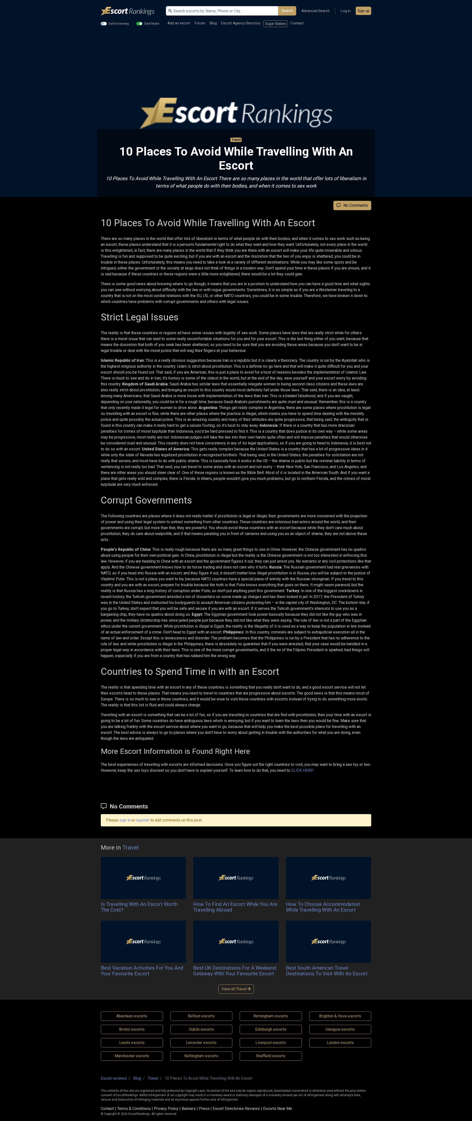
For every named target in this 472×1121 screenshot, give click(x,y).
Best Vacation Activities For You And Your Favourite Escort (142, 971)
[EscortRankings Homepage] (131, 11)
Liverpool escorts (270, 1042)
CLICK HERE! (302, 770)
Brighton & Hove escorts (340, 1016)
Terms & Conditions (134, 1108)
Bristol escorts (132, 1029)
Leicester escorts (201, 1042)
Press (204, 1108)
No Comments (354, 205)
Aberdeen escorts (131, 1016)
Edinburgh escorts (270, 1029)
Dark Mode (151, 23)
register (142, 820)
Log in (346, 11)
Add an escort (178, 23)
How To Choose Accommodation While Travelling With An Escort (323, 907)
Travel (236, 140)
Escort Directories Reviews (236, 1108)
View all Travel (234, 989)
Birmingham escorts (270, 1016)
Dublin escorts (201, 1029)
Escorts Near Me (277, 1108)
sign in (125, 820)
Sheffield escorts (270, 1056)
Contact (297, 23)
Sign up (363, 11)
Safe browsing (119, 23)
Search (287, 10)
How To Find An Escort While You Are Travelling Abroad (235, 907)
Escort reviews (114, 1078)
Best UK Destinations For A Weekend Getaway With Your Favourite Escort (234, 971)
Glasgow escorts (340, 1029)
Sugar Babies (275, 23)
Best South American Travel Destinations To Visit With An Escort (327, 971)
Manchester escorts (132, 1056)
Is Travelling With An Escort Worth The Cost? (139, 907)
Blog (213, 23)
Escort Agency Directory (240, 23)
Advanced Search (315, 11)
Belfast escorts (201, 1016)
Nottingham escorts (201, 1056)
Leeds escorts (132, 1042)
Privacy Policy (166, 1108)
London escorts (340, 1042)
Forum (200, 23)
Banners (189, 1108)
